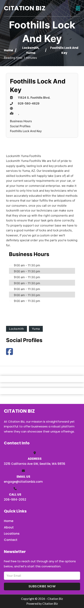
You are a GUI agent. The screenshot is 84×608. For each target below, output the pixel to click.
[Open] (78, 8)
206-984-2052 (15, 499)
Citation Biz (25, 8)
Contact (10, 540)
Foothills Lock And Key (26, 131)
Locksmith (30, 48)
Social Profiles (20, 126)
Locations (12, 533)
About (9, 527)
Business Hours (21, 121)
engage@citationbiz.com (23, 482)
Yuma (30, 53)
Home (8, 50)
